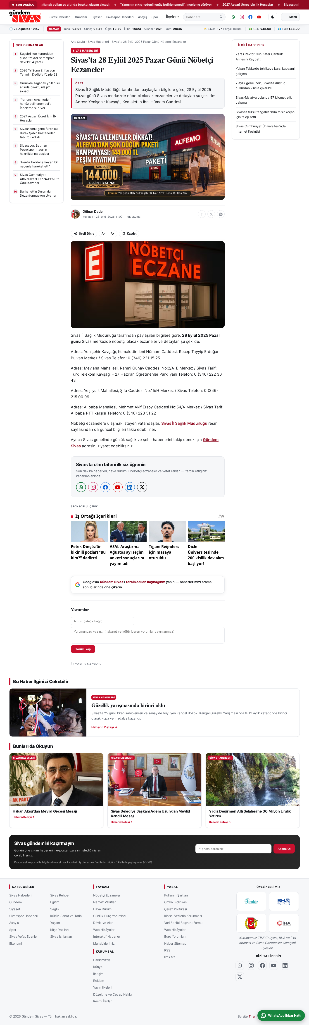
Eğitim (54, 902)
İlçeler (172, 16)
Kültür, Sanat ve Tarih (66, 916)
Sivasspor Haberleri (119, 17)
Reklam (98, 980)
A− (103, 233)
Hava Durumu (103, 909)
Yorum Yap (83, 649)
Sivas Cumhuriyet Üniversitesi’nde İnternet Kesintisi (261, 128)
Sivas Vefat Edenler (23, 936)
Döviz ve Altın (103, 923)
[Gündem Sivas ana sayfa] (25, 17)
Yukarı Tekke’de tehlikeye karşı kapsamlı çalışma (265, 71)
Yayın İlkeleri (102, 987)
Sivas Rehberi (60, 895)
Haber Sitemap (175, 943)
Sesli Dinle (86, 233)
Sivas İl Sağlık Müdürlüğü (184, 423)
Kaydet (131, 233)
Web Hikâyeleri (104, 930)
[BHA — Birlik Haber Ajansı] (284, 901)
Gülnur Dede (92, 212)
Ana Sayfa (78, 41)
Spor (155, 17)
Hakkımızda (102, 960)
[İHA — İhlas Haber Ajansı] (284, 923)
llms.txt (169, 957)
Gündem (81, 17)
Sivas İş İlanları (61, 936)
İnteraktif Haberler (106, 936)
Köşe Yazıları (59, 930)
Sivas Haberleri (60, 17)
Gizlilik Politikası (175, 902)
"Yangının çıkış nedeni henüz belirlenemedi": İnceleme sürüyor (140, 4)
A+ (112, 233)
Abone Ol (284, 849)
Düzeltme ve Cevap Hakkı (112, 994)
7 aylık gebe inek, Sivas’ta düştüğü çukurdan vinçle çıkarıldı (261, 85)
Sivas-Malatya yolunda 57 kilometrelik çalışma (264, 99)
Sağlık (54, 909)
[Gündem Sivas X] (239, 977)
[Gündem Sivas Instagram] (241, 17)
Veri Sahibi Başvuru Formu (183, 923)
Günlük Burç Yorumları (109, 916)
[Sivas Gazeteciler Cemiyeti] (251, 923)
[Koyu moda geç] (273, 17)
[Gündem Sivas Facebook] (250, 17)
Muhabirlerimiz (104, 943)
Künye (97, 967)
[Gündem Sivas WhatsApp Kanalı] (233, 17)
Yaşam (55, 923)
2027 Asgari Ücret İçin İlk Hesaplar (221, 4)
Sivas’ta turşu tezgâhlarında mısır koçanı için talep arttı (265, 114)
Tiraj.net (255, 1016)
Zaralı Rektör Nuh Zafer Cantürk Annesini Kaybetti (259, 56)
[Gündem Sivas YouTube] (259, 17)
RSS (167, 950)
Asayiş (142, 17)
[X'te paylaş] (211, 214)
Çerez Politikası (175, 909)
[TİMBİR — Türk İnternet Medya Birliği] (251, 901)
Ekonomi (15, 943)
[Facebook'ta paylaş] (202, 214)
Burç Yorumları (174, 936)
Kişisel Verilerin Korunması (183, 916)
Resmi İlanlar (102, 1001)
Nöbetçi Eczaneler (106, 895)
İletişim (98, 974)
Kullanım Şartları (176, 895)
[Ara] (221, 17)
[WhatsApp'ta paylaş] (221, 214)
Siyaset (97, 17)
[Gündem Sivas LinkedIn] (285, 965)
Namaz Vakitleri (104, 902)
